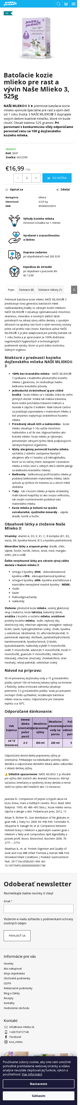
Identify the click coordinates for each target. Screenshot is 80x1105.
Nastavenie (38, 1084)
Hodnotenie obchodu (16, 1008)
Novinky (8, 963)
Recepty (8, 998)
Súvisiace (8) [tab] (26, 289)
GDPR (7, 983)
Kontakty (9, 1003)
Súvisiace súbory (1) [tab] (50, 289)
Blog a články (12, 993)
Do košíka (59, 178)
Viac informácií (32, 1074)
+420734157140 (19, 1032)
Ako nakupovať (13, 968)
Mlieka (42, 197)
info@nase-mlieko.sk (21, 1027)
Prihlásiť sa (17, 935)
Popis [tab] (11, 289)
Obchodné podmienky (17, 978)
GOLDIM (22, 157)
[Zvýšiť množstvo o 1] (35, 177)
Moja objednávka (14, 973)
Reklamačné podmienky (18, 988)
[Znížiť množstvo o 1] (18, 177)
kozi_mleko (16, 1042)
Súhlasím (38, 1096)
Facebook (15, 1037)
